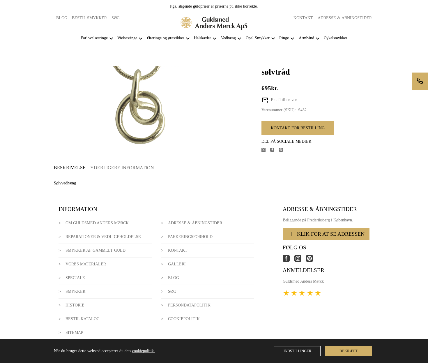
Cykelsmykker (335, 38)
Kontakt (303, 18)
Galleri (177, 264)
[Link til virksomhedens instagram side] (300, 260)
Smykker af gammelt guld (95, 250)
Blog (61, 18)
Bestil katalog (83, 319)
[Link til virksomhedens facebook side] (288, 260)
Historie (75, 305)
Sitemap (74, 332)
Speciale (75, 278)
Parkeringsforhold (190, 237)
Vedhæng (228, 38)
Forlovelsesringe (94, 38)
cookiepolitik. (143, 351)
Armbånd (306, 38)
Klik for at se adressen (331, 234)
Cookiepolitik (184, 319)
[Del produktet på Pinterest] (283, 150)
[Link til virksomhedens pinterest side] (312, 260)
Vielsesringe (127, 38)
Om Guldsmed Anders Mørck (97, 223)
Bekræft (348, 351)
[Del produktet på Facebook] (274, 150)
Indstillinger (298, 351)
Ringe (284, 38)
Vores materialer (86, 264)
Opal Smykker (258, 38)
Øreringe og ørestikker (165, 38)
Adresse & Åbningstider (345, 18)
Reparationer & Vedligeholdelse (103, 237)
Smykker (75, 291)
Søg (116, 18)
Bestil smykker (89, 18)
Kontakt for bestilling (298, 128)
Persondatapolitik (189, 305)
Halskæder (202, 38)
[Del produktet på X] (265, 150)
